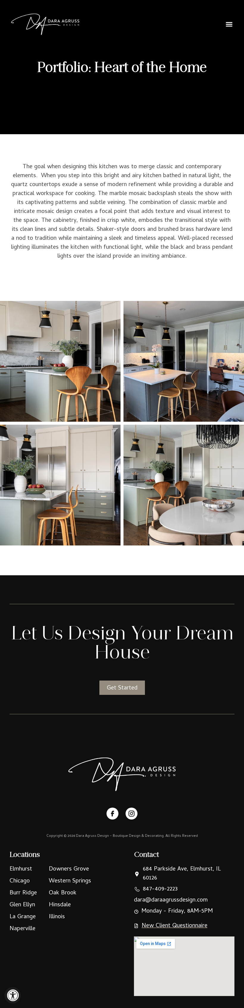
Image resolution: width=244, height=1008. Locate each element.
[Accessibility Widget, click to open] (12, 995)
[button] (229, 24)
